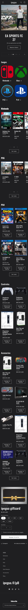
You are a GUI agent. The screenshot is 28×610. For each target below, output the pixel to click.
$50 (4, 521)
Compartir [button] (5, 543)
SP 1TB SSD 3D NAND (20, 402)
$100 (10, 521)
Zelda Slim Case (7, 395)
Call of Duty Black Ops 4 (19, 226)
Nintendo (6, 81)
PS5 (4, 559)
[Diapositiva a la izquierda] (10, 147)
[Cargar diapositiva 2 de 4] (13, 54)
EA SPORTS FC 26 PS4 (6, 258)
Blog (4, 576)
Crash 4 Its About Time (6, 226)
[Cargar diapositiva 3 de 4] (15, 54)
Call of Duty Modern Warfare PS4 (20, 259)
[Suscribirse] (23, 605)
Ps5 (4, 100)
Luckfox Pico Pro (7, 425)
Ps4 (17, 100)
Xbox (18, 81)
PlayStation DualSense (6, 298)
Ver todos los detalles (19, 543)
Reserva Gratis (14, 47)
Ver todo (14, 151)
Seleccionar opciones (7, 306)
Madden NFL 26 (17, 132)
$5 (3, 518)
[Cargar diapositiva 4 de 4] (17, 54)
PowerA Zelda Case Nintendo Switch (20, 367)
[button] (3, 2)
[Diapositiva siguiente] (19, 54)
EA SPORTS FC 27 (5, 177)
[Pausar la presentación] (25, 54)
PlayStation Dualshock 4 (19, 298)
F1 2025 (16, 177)
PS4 (4, 562)
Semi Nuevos (6, 569)
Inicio (4, 552)
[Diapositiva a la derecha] (17, 147)
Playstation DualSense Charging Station (7, 332)
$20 (15, 518)
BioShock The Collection (6, 132)
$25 (21, 518)
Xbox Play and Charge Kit (20, 329)
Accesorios (6, 572)
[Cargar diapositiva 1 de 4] (11, 54)
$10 (9, 518)
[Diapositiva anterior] (8, 54)
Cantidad (3, 524)
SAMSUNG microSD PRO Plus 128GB (6, 463)
